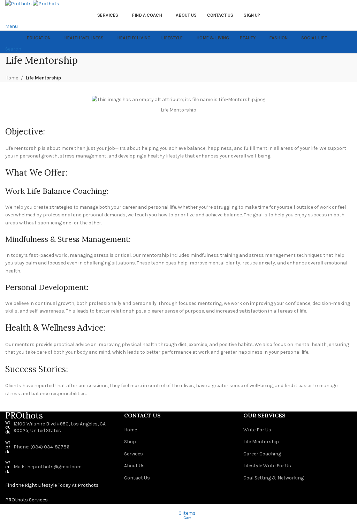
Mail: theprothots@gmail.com (48, 467)
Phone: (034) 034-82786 (41, 447)
